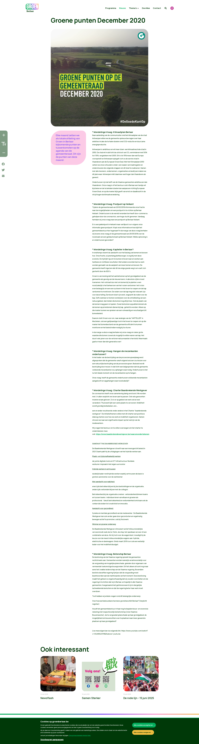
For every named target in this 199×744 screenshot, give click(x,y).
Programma (110, 8)
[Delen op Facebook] (3, 164)
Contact (157, 8)
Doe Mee (146, 8)
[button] (166, 8)
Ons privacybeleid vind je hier (80, 735)
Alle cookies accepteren (143, 725)
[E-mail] (3, 176)
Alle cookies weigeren (142, 732)
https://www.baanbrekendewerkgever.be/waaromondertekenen (122, 434)
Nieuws (122, 8)
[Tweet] (3, 170)
